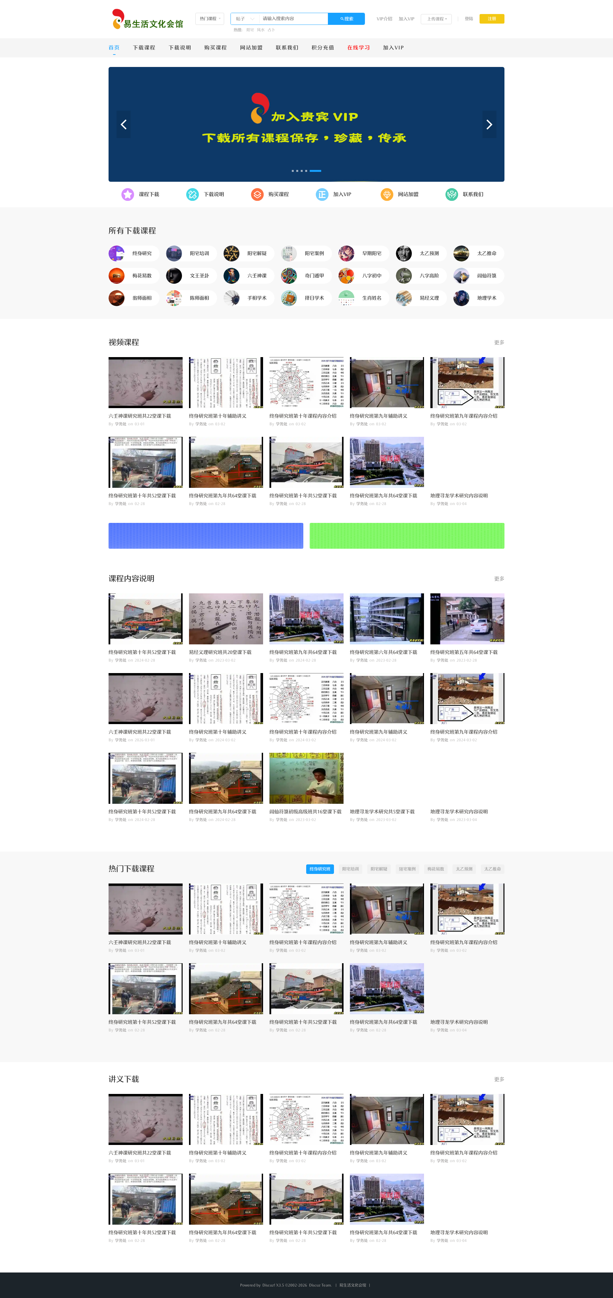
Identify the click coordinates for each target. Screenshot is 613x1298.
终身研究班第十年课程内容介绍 (303, 416)
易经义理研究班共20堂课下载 (220, 652)
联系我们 (287, 48)
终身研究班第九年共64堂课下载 (222, 495)
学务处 (120, 424)
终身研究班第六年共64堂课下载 (383, 652)
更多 (499, 343)
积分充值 (323, 48)
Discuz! (268, 1285)
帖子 (240, 19)
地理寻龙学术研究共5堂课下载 (382, 811)
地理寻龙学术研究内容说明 (459, 495)
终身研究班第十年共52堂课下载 (142, 495)
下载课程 (144, 48)
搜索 (348, 19)
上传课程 (435, 19)
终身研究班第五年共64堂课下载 (464, 652)
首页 (114, 48)
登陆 (469, 18)
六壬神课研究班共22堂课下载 (140, 416)
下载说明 (180, 48)
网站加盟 (251, 48)
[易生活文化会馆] (147, 19)
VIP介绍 (384, 19)
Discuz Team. (320, 1285)
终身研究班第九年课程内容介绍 (463, 416)
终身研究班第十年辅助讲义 (217, 416)
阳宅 (250, 30)
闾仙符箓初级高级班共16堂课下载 (305, 811)
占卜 (271, 30)
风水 (261, 30)
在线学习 (358, 48)
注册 (492, 18)
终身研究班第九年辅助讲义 (378, 416)
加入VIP (406, 19)
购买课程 (215, 48)
